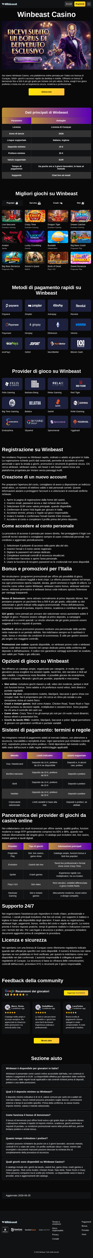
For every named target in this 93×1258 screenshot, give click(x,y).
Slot (79, 203)
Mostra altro (46, 1041)
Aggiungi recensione (76, 993)
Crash (56, 203)
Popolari (10, 203)
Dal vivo (33, 203)
